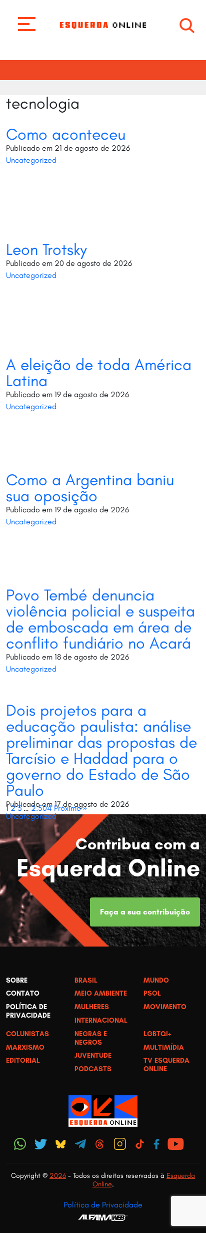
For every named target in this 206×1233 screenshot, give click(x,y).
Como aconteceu (66, 134)
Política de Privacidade (103, 1204)
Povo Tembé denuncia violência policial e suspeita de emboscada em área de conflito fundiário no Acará (100, 619)
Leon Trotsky (46, 249)
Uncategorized (31, 160)
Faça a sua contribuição (145, 911)
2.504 (41, 808)
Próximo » (70, 808)
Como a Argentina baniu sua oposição (90, 487)
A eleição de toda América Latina (99, 372)
